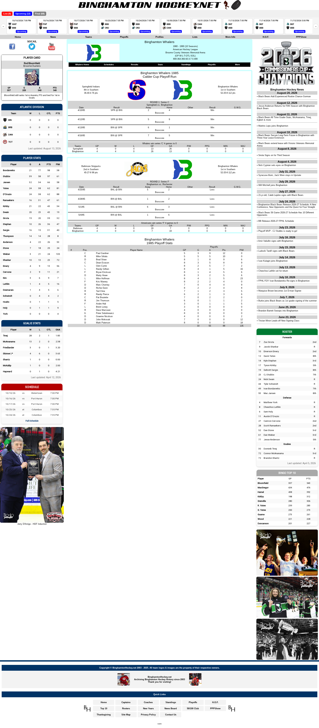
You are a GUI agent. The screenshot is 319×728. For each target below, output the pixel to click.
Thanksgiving (104, 714)
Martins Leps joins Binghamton (273, 126)
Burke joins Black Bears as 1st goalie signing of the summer (287, 300)
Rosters (126, 708)
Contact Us (170, 714)
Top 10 (103, 708)
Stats (160, 64)
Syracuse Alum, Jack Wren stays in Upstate (279, 175)
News (53, 37)
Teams (88, 37)
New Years (148, 708)
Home (18, 37)
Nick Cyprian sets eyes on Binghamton (277, 165)
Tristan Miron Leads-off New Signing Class (278, 320)
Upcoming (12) (22, 13)
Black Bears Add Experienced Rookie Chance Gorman (284, 96)
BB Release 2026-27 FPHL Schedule (276, 221)
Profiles (159, 37)
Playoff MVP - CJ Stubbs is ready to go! (277, 231)
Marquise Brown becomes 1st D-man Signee (279, 291)
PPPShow (301, 37)
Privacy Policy (148, 714)
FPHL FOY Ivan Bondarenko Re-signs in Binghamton (284, 281)
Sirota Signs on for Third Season (274, 155)
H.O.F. (266, 37)
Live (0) (7, 13)
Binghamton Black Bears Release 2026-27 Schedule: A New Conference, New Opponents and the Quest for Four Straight (286, 205)
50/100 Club (193, 708)
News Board (170, 708)
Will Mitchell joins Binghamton (272, 185)
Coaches (148, 702)
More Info (230, 37)
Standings (186, 64)
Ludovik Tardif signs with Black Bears (276, 251)
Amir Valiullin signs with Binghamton (275, 241)
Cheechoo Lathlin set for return (273, 271)
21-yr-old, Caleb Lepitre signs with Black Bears (280, 195)
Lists (194, 37)
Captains (125, 702)
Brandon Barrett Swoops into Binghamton (278, 310)
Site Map (125, 714)
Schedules (109, 64)
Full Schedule (32, 420)
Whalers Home (82, 64)
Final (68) (40, 13)
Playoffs (124, 37)
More (237, 64)
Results (134, 64)
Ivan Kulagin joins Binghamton (273, 261)
